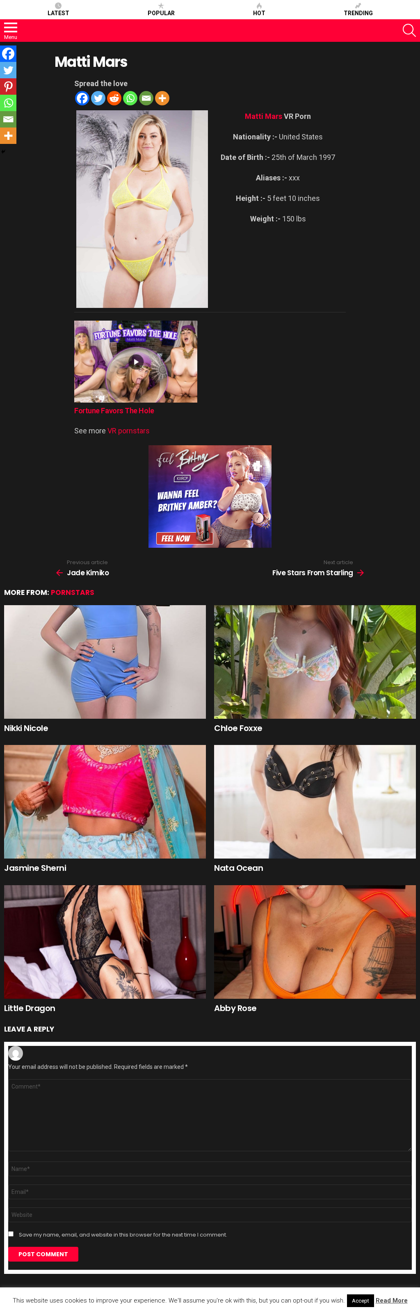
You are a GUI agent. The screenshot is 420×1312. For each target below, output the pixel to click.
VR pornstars (128, 430)
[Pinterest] (8, 86)
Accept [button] (360, 1301)
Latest (58, 13)
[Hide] (3, 151)
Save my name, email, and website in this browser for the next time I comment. (123, 1235)
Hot (259, 13)
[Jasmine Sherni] (105, 802)
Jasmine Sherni (35, 868)
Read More (392, 1300)
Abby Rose (235, 1008)
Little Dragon (29, 1008)
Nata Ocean (238, 868)
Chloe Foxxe (238, 728)
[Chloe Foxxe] (315, 662)
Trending (358, 13)
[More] (162, 98)
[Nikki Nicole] (105, 662)
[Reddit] (114, 98)
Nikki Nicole (26, 728)
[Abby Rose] (315, 942)
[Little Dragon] (105, 942)
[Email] (146, 98)
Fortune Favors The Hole (114, 410)
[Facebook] (82, 98)
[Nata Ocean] (315, 802)
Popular (161, 13)
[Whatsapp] (130, 98)
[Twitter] (98, 98)
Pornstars (72, 592)
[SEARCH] (409, 30)
